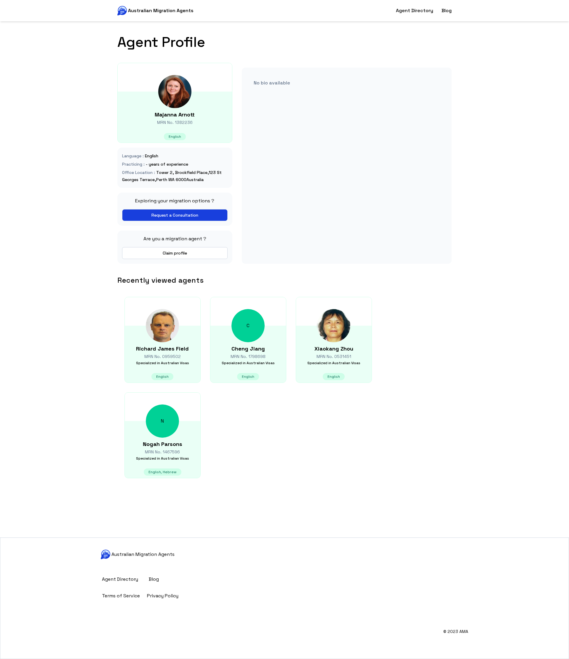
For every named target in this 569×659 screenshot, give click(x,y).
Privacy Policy (162, 596)
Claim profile (175, 253)
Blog (447, 10)
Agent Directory (414, 10)
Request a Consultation (174, 215)
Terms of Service (121, 596)
